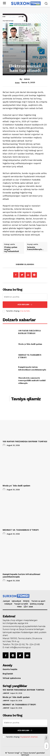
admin (27, 79)
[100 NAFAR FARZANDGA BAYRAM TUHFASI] (9, 332)
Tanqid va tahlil (21, 604)
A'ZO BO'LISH (23, 305)
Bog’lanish (8, 674)
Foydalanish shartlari (29, 737)
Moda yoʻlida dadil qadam (30, 344)
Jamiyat (6, 601)
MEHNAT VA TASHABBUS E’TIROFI (21, 530)
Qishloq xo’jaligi (37, 604)
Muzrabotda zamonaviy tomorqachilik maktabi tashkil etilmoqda (31, 380)
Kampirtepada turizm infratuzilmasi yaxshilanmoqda (32, 368)
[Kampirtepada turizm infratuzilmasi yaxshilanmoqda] (9, 368)
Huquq (25, 61)
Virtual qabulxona (12, 678)
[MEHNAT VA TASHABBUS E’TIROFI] (9, 356)
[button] (46, 3)
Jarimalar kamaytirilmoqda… (35, 248)
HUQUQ (26, 601)
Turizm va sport (38, 601)
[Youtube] (27, 655)
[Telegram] (34, 275)
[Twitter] (22, 275)
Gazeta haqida (10, 669)
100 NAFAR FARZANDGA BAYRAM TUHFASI (29, 332)
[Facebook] (16, 275)
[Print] (28, 275)
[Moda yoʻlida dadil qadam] (9, 344)
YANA (19, 607)
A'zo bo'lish (25, 311)
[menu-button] (4, 3)
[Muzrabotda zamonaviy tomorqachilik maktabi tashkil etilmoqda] (9, 380)
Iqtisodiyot (16, 601)
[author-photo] (4, 445)
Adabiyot (8, 604)
